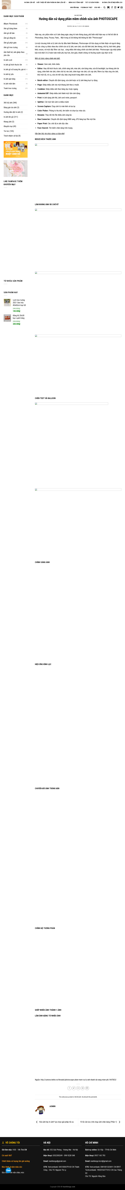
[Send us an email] (122, 7)
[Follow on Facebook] (112, 7)
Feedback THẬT (86, 7)
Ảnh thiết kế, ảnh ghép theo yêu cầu (14, 54)
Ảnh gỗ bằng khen (10, 28)
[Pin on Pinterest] (83, 1088)
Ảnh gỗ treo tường (11, 47)
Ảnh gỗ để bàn (9, 33)
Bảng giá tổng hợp (76, 2)
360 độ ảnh (8, 103)
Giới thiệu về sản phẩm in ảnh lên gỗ (50, 2)
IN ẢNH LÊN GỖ (29, 2)
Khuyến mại (74, 7)
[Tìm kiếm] (104, 7)
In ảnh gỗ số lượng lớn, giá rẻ (15, 69)
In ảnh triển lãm (9, 84)
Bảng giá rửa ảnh (10, 107)
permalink (94, 1097)
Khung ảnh (7, 122)
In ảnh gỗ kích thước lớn (13, 65)
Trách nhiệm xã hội (11, 136)
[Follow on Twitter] (118, 7)
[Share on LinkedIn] (87, 1088)
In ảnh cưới (8, 60)
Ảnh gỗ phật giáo (10, 43)
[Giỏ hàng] (108, 7)
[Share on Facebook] (69, 1088)
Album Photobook (10, 24)
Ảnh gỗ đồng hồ (10, 38)
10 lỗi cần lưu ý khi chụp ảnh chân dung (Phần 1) (98, 1122)
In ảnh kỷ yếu (9, 74)
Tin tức (6, 131)
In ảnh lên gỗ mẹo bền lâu (112, 2)
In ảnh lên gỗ (8, 117)
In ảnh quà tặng (9, 79)
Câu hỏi (97, 7)
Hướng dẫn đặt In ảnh (12, 112)
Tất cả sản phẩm (92, 2)
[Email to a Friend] (78, 1088)
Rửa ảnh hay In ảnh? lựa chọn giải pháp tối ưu (56, 1122)
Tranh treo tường (10, 88)
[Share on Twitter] (74, 1088)
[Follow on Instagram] (115, 7)
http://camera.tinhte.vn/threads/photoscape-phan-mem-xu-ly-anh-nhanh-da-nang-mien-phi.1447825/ (78, 1080)
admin (87, 26)
